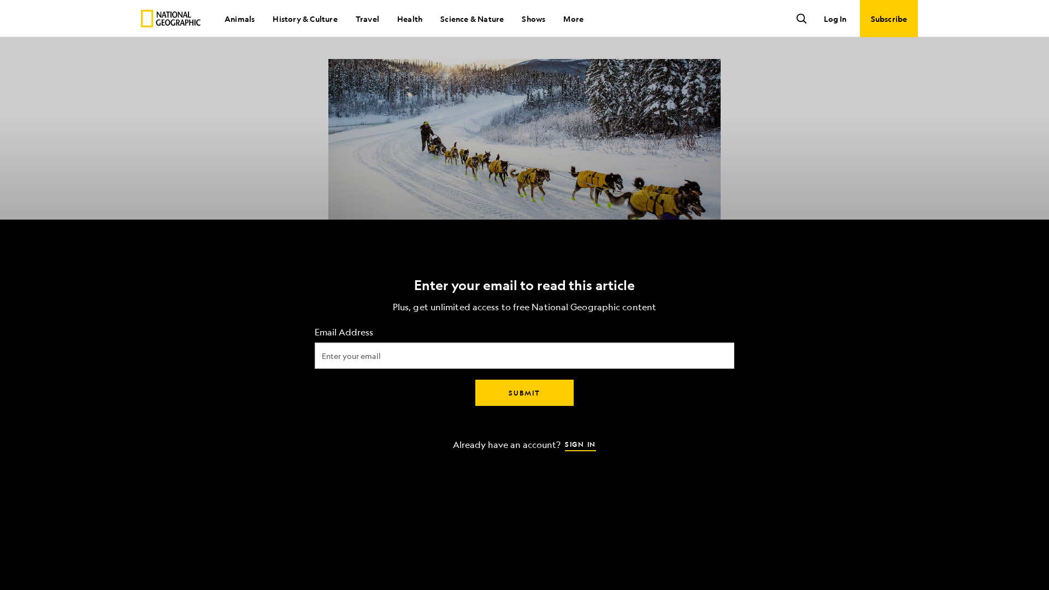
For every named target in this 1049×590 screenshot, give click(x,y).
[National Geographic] (171, 18)
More (573, 18)
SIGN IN (580, 444)
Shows (533, 18)
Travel (367, 18)
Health (409, 18)
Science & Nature (472, 18)
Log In (835, 18)
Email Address (344, 332)
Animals (240, 18)
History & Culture (305, 18)
